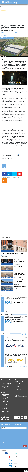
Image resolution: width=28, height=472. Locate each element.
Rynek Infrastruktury (6, 383)
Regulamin (18, 389)
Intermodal (4, 404)
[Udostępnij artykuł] (9, 175)
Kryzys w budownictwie (7, 405)
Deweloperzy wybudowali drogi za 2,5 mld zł (12, 253)
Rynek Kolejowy (5, 382)
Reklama (18, 387)
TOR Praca (4, 387)
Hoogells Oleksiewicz (6, 394)
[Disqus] (14, 217)
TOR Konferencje (20, 385)
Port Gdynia (4, 407)
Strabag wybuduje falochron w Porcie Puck (19, 281)
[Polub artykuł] (4, 175)
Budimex (4, 395)
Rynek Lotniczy (5, 386)
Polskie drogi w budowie (5, 397)
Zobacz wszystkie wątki (6, 411)
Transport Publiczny (6, 384)
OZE (3, 403)
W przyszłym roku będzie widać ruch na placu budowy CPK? (19, 268)
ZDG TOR (18, 383)
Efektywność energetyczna (5, 400)
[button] (22, 336)
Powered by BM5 (14, 470)
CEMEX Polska (5, 408)
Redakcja (18, 386)
